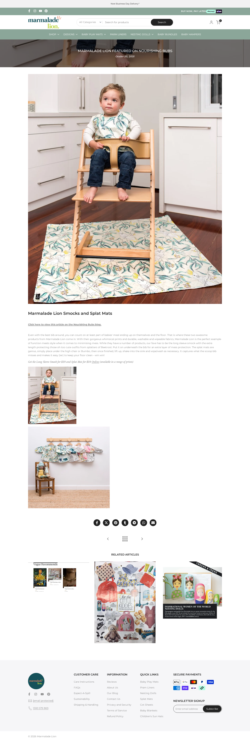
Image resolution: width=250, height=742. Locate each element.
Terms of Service (117, 710)
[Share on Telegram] (134, 522)
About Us (112, 687)
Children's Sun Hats (151, 716)
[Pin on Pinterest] (115, 522)
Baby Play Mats (149, 681)
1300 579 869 (40, 708)
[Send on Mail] (153, 522)
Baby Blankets (148, 710)
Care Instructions (84, 681)
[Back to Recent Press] (125, 538)
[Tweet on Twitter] (106, 522)
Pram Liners (147, 687)
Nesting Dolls (148, 693)
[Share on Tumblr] (125, 522)
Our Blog (112, 693)
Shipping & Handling (86, 704)
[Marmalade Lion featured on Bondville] (142, 538)
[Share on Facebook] (97, 522)
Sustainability (82, 698)
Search (162, 22)
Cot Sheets (146, 704)
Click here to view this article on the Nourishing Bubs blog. (64, 324)
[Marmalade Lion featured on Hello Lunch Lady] (107, 538)
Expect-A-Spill (82, 693)
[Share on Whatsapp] (143, 522)
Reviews (112, 681)
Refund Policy (115, 716)
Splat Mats (146, 698)
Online (95, 361)
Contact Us (113, 698)
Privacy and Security (119, 704)
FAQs (77, 687)
